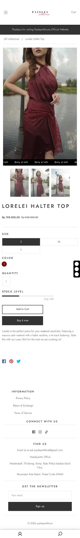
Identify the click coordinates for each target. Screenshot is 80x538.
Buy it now (22, 320)
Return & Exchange (23, 405)
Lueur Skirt (21, 339)
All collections (11, 39)
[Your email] (40, 495)
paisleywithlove (45, 523)
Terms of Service (23, 413)
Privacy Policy (23, 398)
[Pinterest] (11, 361)
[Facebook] (4, 361)
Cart (73, 12)
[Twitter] (18, 361)
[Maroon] (4, 264)
